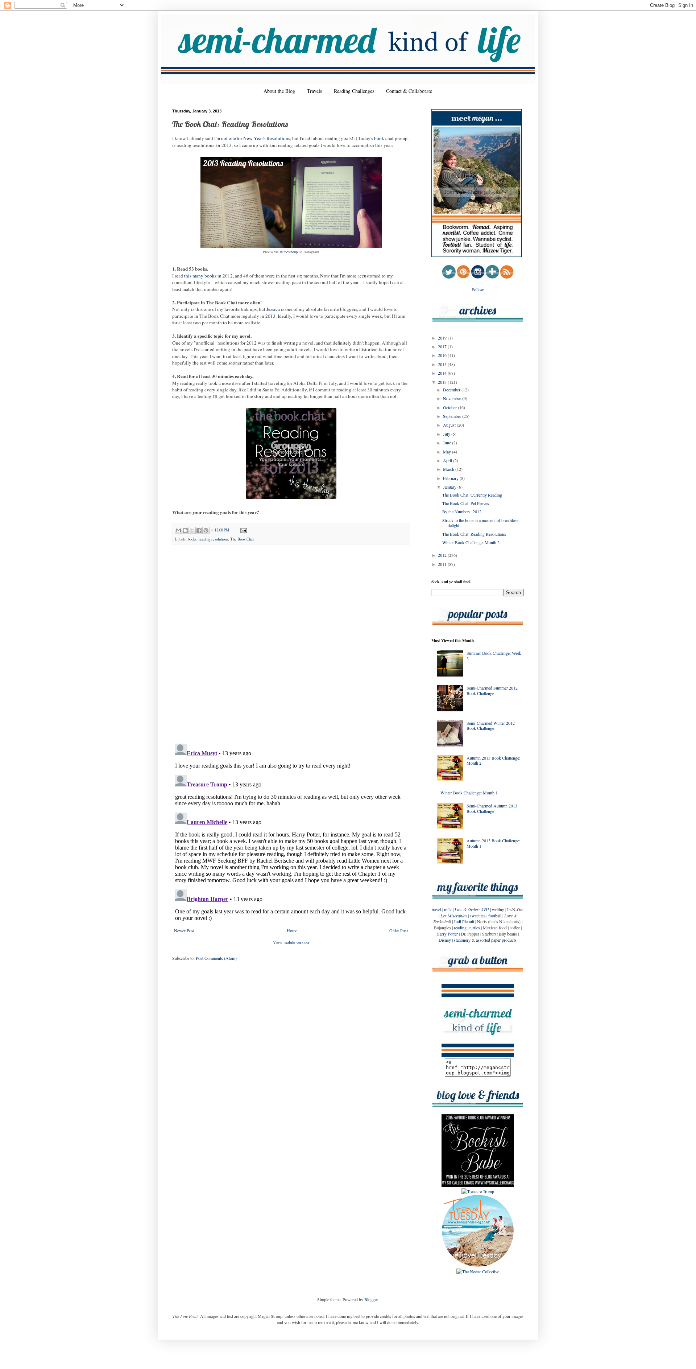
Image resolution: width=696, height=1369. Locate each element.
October (450, 407)
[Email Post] (243, 530)
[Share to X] (192, 530)
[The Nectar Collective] (477, 1271)
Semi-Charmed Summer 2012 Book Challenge (492, 690)
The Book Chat (242, 539)
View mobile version (291, 942)
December (452, 389)
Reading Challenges (354, 90)
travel (436, 909)
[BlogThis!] (185, 530)
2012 (443, 555)
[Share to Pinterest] (206, 530)
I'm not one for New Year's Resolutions (252, 138)
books (192, 539)
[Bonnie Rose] (478, 1265)
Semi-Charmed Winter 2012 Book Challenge (491, 725)
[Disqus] (291, 644)
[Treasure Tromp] (477, 1191)
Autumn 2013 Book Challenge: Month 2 (493, 760)
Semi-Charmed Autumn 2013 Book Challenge (492, 808)
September (452, 416)
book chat (384, 138)
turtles (474, 927)
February (451, 478)
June (447, 442)
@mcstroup (289, 251)
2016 (443, 355)
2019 (443, 338)
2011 (443, 564)
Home (292, 930)
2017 (443, 346)
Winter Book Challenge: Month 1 (469, 793)
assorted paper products (496, 940)
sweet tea (477, 915)
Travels (314, 90)
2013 (443, 382)
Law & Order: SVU (472, 909)
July (447, 434)
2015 (443, 364)
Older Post (398, 930)
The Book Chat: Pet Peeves (465, 503)
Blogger (371, 1299)
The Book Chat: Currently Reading (472, 495)
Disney (445, 940)
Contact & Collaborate (409, 90)
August (450, 425)
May (447, 452)
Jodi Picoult (464, 921)
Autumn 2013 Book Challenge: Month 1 (493, 843)
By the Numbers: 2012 (461, 511)
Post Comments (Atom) (216, 958)
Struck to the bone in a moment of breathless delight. (480, 522)
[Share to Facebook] (199, 530)
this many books (200, 275)
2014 (443, 373)
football (494, 915)
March (449, 469)
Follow (478, 289)
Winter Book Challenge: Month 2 (471, 542)
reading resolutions (213, 539)
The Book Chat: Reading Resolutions (474, 534)
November (452, 398)
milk (448, 909)
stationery (462, 940)
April (448, 460)
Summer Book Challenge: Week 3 (494, 655)
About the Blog (279, 90)
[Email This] (178, 530)
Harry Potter (447, 934)
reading (460, 927)
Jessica (273, 309)
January (450, 487)
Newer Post (184, 930)
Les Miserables (453, 915)
